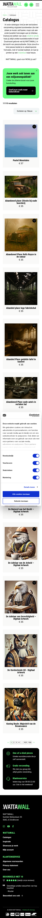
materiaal (22, 53)
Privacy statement (10, 865)
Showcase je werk (10, 846)
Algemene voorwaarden (13, 861)
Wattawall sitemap (28, 910)
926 (29, 742)
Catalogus (7, 837)
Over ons (6, 870)
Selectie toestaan (21, 501)
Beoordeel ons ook (11, 895)
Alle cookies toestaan (21, 494)
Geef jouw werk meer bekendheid (18, 91)
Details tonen (29, 487)
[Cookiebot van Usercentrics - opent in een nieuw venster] (29, 415)
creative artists (33, 36)
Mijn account (8, 850)
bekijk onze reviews (26, 880)
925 (25, 742)
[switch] (36, 463)
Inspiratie (7, 841)
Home (5, 15)
